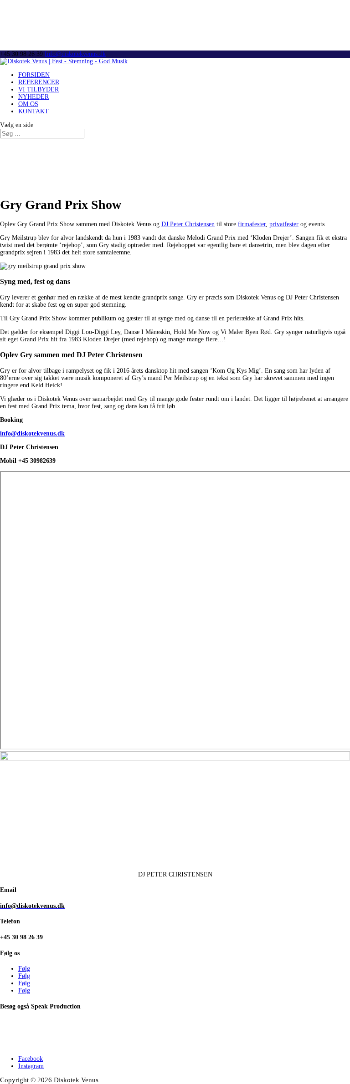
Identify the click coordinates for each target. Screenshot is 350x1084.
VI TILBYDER (38, 89)
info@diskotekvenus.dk (32, 433)
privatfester (284, 224)
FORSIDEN (34, 74)
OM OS (28, 104)
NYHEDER (33, 96)
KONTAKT (33, 111)
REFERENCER (38, 82)
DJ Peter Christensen (188, 224)
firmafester (252, 224)
